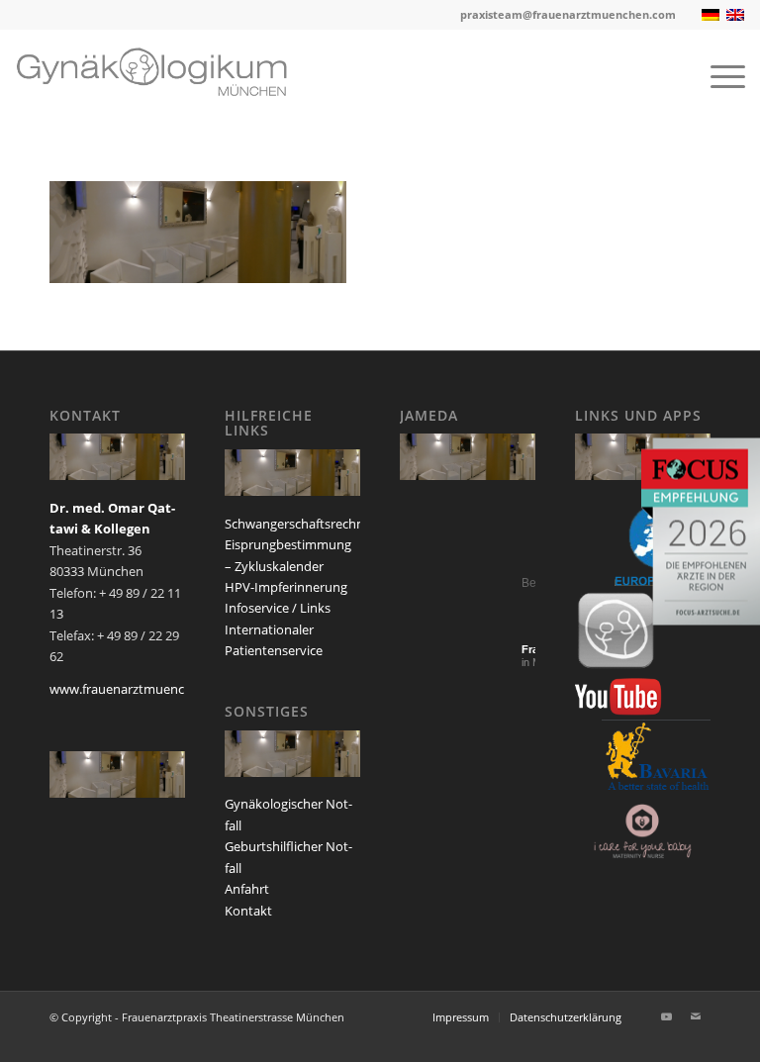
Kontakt (248, 910)
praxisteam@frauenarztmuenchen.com (568, 14)
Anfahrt (247, 889)
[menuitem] (718, 75)
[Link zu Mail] (696, 1016)
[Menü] (718, 75)
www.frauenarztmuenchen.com (142, 689)
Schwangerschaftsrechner (300, 523)
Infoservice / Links (278, 608)
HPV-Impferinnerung (286, 587)
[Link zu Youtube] (666, 1016)
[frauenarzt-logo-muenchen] (166, 75)
